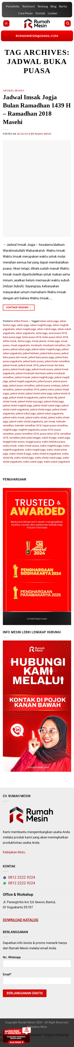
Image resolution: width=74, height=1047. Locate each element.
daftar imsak (10, 341)
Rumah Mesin (43, 134)
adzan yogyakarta (25, 333)
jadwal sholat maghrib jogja (17, 405)
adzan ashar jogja (49, 321)
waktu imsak (10, 445)
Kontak (40, 13)
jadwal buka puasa (50, 353)
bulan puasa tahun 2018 (55, 337)
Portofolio (12, 6)
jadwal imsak (10, 365)
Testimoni (28, 6)
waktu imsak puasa (28, 445)
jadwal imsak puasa (42, 369)
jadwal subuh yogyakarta (50, 413)
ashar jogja (41, 333)
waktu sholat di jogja (20, 453)
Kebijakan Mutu (14, 852)
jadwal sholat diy (48, 397)
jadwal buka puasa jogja (41, 357)
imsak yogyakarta (20, 345)
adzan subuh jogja (46, 329)
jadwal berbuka (31, 353)
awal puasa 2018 (58, 333)
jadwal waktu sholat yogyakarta (26, 421)
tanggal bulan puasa (13, 441)
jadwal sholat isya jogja (30, 401)
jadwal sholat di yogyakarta (23, 397)
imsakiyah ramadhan (54, 345)
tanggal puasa (33, 441)
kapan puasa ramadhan (55, 425)
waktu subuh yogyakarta (57, 461)
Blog (53, 6)
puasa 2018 (47, 429)
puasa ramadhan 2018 (27, 433)
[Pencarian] (68, 23)
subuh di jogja (49, 437)
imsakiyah (36, 345)
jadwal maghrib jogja (42, 377)
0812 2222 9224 (20, 877)
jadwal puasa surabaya (48, 385)
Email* (7, 974)
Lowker (52, 13)
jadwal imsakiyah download (30, 373)
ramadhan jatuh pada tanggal (24, 437)
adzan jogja (23, 325)
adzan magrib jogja (26, 329)
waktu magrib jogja (35, 449)
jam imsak (49, 421)
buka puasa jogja (12, 337)
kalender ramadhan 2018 (28, 425)
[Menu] (6, 23)
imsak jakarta (39, 341)
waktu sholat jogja (24, 457)
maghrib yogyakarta (28, 429)
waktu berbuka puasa (53, 441)
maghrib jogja (10, 429)
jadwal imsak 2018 (28, 365)
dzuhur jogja (24, 341)
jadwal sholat (17, 393)
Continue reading (18, 307)
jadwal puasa (45, 381)
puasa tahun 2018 (49, 433)
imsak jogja (53, 341)
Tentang (42, 6)
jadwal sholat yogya (40, 409)
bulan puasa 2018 (31, 337)
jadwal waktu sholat (36, 417)
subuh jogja (63, 437)
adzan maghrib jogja (41, 325)
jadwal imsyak (22, 377)
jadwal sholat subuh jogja (46, 405)
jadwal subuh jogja (26, 413)
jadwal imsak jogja (21, 369)
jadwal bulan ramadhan (57, 361)
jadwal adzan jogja (20, 349)
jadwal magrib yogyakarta (22, 381)
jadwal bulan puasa (33, 361)
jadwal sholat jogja (54, 401)
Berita (63, 6)
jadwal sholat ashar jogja (39, 393)
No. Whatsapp (12, 957)
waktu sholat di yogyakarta (46, 453)
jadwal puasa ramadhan (22, 385)
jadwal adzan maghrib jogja (46, 349)
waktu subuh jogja (33, 461)
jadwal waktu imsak (13, 417)
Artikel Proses (13, 91)
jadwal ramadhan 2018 (27, 389)
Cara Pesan (25, 13)
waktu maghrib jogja (51, 445)
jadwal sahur (47, 389)
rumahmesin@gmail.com (37, 36)
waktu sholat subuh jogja (48, 457)
